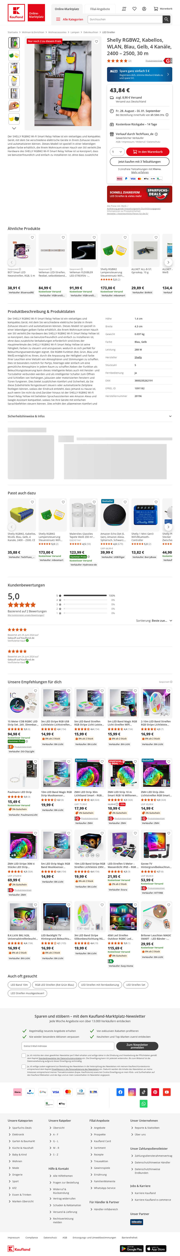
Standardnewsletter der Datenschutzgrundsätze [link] (60, 1058)
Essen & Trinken (21, 1194)
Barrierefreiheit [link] (129, 1237)
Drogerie (17, 1174)
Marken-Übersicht (23, 1201)
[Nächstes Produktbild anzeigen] (14, 128)
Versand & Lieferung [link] (65, 1212)
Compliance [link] (31, 1237)
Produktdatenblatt (23, 746)
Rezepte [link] (99, 1154)
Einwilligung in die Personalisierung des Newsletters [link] (75, 1069)
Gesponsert (13, 269)
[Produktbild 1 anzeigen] (14, 42)
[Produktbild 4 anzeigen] (14, 80)
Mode (15, 1168)
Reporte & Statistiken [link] (147, 1127)
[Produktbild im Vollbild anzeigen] (63, 83)
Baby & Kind (19, 1154)
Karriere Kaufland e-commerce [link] (153, 1199)
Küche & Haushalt (22, 1147)
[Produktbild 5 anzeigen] (14, 93)
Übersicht (59, 1127)
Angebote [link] (99, 1127)
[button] (85, 595)
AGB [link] (65, 1237)
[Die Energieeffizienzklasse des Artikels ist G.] (167, 61)
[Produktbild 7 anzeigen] (14, 118)
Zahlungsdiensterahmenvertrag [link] (153, 1155)
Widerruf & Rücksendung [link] (61, 1191)
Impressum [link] (14, 1237)
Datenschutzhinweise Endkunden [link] (147, 1170)
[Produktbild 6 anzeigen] (14, 106)
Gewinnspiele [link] (102, 1168)
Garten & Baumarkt (23, 1141)
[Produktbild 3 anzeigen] (14, 68)
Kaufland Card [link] (102, 1141)
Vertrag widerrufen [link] (64, 1198)
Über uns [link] (140, 1134)
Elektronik (18, 1134)
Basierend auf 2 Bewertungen (27, 611)
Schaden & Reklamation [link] (67, 1205)
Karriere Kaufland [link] (145, 1193)
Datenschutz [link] (50, 1237)
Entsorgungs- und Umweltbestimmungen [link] (94, 1237)
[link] (100, 9)
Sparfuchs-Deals (22, 1127)
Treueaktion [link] (101, 1161)
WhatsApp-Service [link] (104, 1188)
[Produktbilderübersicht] (14, 83)
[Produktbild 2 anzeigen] (14, 55)
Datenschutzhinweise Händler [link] (152, 1162)
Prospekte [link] (100, 1134)
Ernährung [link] (100, 1174)
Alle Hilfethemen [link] (63, 1175)
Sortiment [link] (100, 1147)
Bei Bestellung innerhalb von (142, 115)
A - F (55, 1134)
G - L (55, 1141)
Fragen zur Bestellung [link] (66, 1182)
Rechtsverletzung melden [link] (63, 1220)
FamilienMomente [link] (104, 1181)
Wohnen (17, 1161)
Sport (15, 1181)
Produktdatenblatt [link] (154, 60)
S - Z (55, 1154)
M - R (56, 1147)
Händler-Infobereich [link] (106, 1209)
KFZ (14, 1188)
